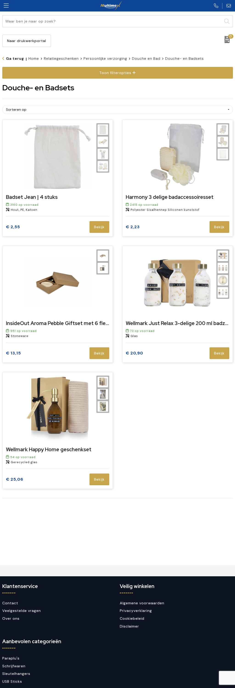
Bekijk (99, 227)
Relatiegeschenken (61, 58)
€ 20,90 (134, 353)
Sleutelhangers (16, 673)
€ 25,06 (14, 479)
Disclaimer (129, 626)
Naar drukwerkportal (26, 40)
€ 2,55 (13, 227)
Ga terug (15, 58)
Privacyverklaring (136, 610)
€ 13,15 (13, 353)
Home (33, 58)
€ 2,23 (133, 227)
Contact (10, 603)
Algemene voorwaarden (142, 603)
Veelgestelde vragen (21, 610)
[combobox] (112, 21)
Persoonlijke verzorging (105, 58)
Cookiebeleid (132, 618)
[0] (225, 39)
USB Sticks (12, 681)
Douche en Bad (146, 58)
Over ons (11, 618)
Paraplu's (11, 658)
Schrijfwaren (13, 666)
